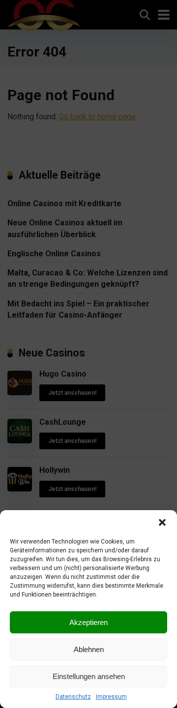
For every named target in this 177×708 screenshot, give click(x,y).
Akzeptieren (88, 622)
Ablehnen (89, 649)
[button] (162, 522)
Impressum (111, 696)
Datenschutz (73, 696)
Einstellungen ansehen (89, 676)
